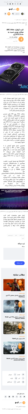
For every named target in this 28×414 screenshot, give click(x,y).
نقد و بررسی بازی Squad (18, 339)
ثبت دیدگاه (19, 263)
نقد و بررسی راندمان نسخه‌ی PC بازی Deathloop (15, 296)
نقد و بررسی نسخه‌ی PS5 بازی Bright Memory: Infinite (15, 317)
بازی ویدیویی (10, 235)
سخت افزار (18, 20)
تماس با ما (6, 2)
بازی (23, 238)
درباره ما (10, 2)
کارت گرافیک (21, 235)
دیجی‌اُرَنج (25, 20)
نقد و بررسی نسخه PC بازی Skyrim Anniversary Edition (15, 359)
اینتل (16, 235)
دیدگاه (23, 246)
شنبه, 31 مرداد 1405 (18, 2)
